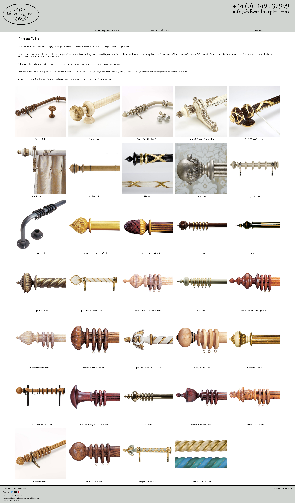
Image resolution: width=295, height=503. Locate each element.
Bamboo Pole (94, 196)
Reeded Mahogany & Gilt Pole (147, 253)
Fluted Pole (254, 253)
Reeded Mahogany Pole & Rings (94, 424)
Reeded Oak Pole (40, 481)
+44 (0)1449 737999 (260, 5)
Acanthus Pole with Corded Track (201, 139)
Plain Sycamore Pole (201, 367)
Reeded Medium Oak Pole (94, 367)
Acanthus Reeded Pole (40, 196)
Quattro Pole (254, 196)
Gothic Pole (94, 139)
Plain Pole (201, 253)
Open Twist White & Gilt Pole (148, 367)
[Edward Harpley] (21, 14)
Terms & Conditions (20, 488)
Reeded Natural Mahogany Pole (254, 310)
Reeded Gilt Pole (254, 367)
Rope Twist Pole (41, 310)
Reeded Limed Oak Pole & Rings (147, 310)
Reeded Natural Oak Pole (41, 424)
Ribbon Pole (147, 196)
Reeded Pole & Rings (254, 424)
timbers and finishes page (48, 56)
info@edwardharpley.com (261, 11)
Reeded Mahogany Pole (201, 424)
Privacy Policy (7, 488)
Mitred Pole (40, 139)
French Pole (40, 253)
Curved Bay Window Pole (147, 139)
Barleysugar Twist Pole (201, 481)
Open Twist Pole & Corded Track (94, 310)
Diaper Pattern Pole (147, 481)
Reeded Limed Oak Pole (40, 367)
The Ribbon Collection (254, 139)
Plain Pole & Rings (94, 481)
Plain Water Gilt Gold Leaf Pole (94, 253)
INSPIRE (289, 488)
